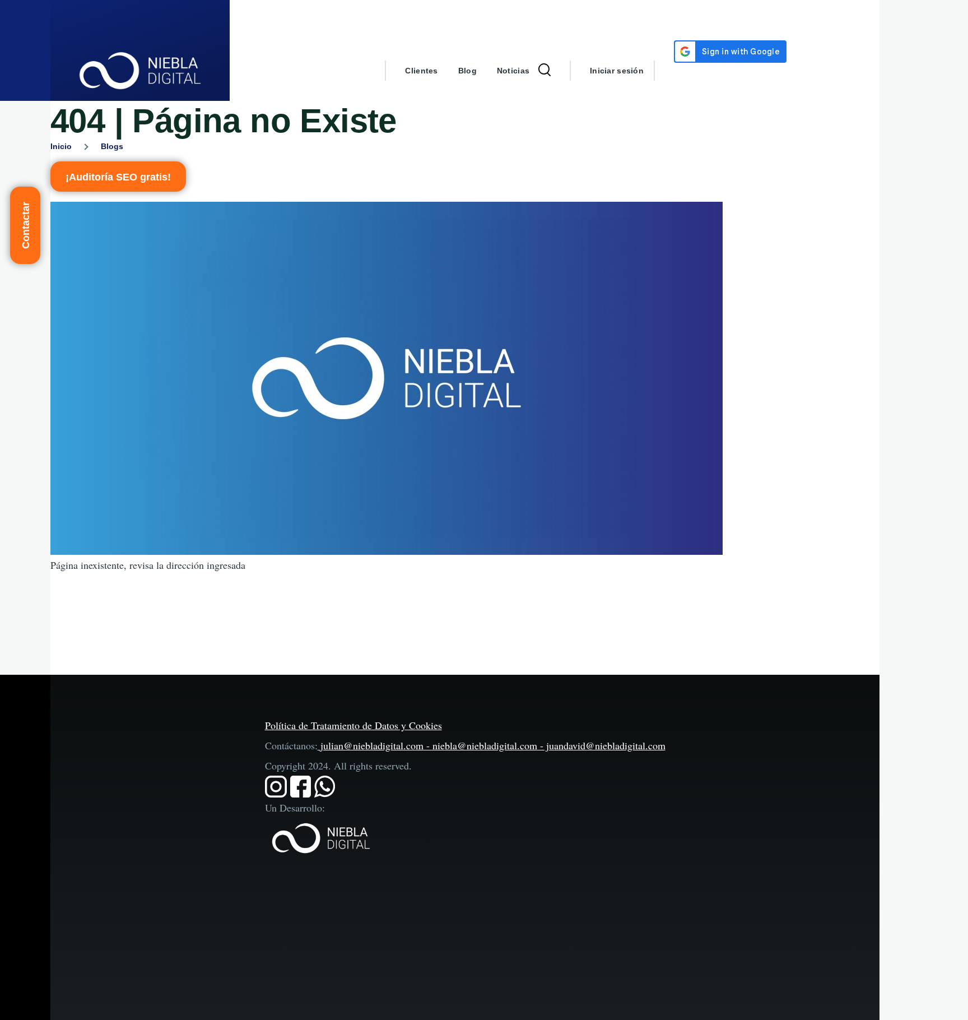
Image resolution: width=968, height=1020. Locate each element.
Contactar (25, 225)
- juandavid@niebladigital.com (601, 745)
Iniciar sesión (617, 70)
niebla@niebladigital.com (484, 745)
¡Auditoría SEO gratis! (118, 177)
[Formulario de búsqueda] (544, 70)
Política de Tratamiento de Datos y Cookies (353, 725)
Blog (467, 70)
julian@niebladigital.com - (376, 745)
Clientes (421, 70)
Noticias (513, 70)
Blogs (112, 146)
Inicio (61, 146)
